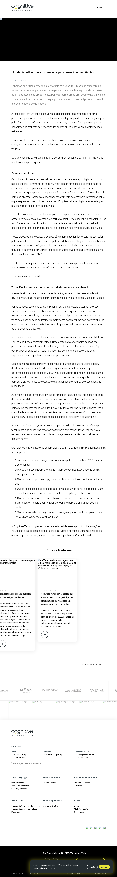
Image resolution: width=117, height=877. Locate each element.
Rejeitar (92, 867)
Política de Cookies (47, 868)
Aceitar (104, 867)
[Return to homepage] (22, 7)
